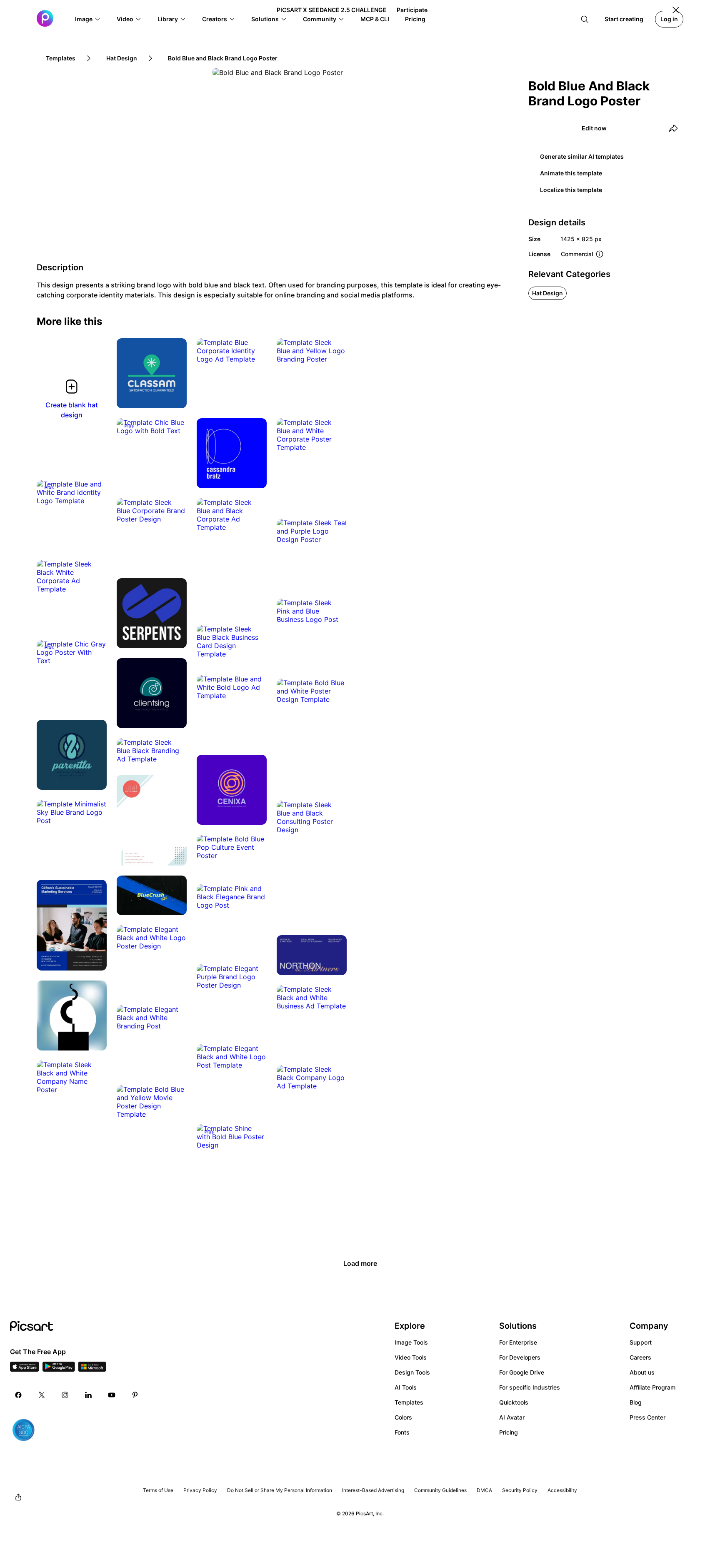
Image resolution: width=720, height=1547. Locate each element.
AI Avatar (512, 1417)
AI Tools (406, 1387)
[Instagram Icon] (65, 1395)
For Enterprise (518, 1342)
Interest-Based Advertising (373, 1490)
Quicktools (513, 1402)
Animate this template (571, 173)
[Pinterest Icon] (135, 1395)
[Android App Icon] (58, 1369)
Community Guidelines (440, 1490)
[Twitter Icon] (41, 1395)
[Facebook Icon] (18, 1395)
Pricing (508, 1432)
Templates (409, 1402)
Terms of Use (158, 1490)
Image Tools (411, 1342)
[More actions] (174, 396)
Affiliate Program (652, 1387)
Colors (403, 1417)
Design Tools (412, 1372)
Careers (640, 1357)
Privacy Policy (200, 1490)
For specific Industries (529, 1387)
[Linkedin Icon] (88, 1395)
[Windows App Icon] (92, 1369)
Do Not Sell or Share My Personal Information (279, 1490)
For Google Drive (521, 1372)
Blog (636, 1402)
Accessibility (562, 1490)
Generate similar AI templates (582, 156)
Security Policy (520, 1490)
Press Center (647, 1417)
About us (642, 1372)
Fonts (402, 1432)
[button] (88, 19)
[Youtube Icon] (111, 1395)
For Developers (519, 1357)
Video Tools (411, 1357)
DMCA (484, 1490)
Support (641, 1342)
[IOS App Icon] (24, 1369)
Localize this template (571, 189)
